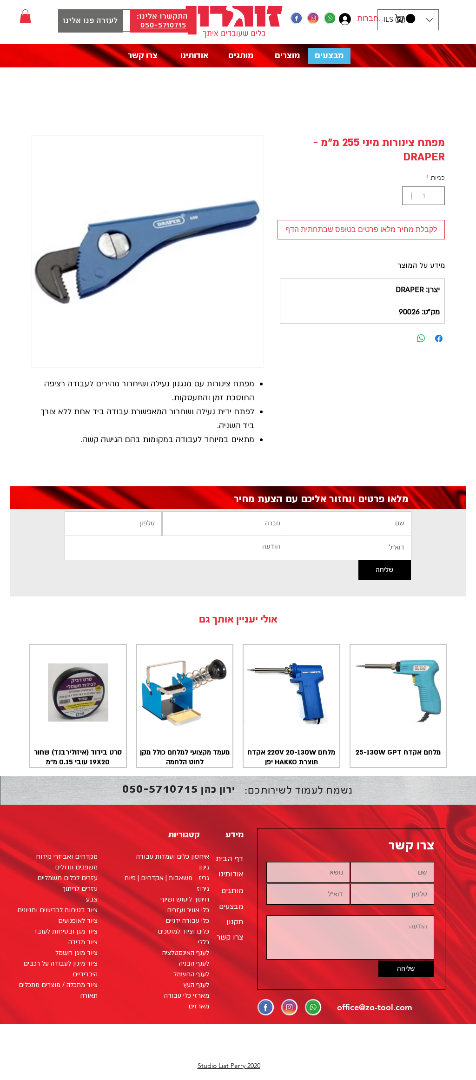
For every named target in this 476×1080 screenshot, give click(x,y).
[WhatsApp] (330, 18)
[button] (406, 18)
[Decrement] (436, 196)
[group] (238, 706)
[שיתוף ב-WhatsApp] (421, 338)
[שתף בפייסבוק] (438, 338)
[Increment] (409, 196)
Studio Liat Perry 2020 (229, 1065)
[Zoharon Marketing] (296, 18)
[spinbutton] (423, 196)
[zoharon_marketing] (313, 18)
